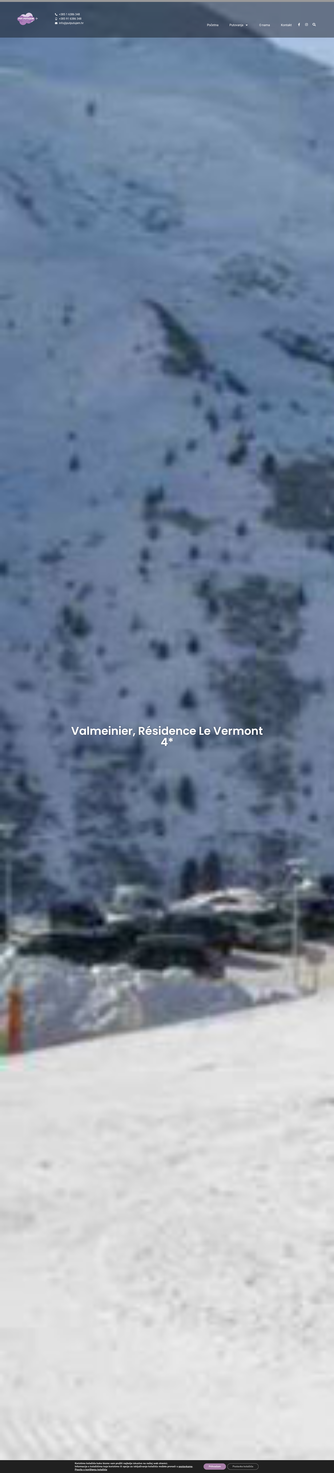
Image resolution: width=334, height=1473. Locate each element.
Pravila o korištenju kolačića (91, 1469)
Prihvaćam (215, 1466)
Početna (212, 25)
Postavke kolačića (243, 1466)
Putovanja (236, 25)
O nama (264, 25)
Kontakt (286, 25)
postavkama (185, 1466)
